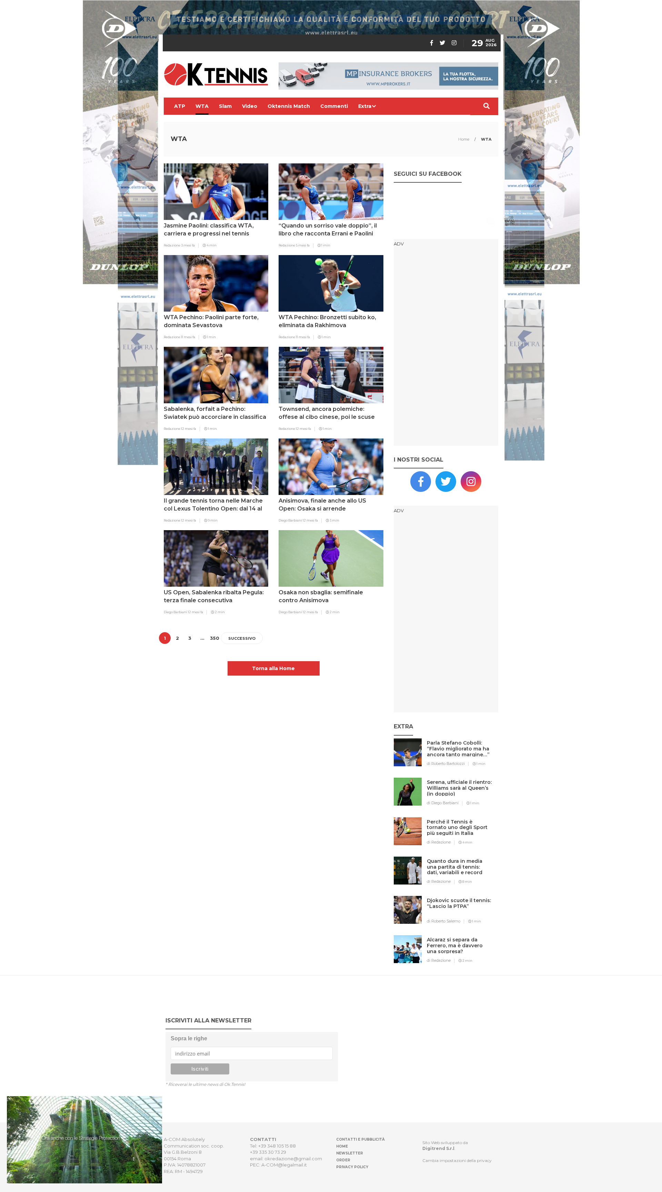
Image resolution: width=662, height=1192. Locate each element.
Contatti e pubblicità (360, 1139)
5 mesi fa (303, 245)
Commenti (334, 106)
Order (343, 1160)
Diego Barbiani (291, 520)
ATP (179, 106)
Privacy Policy (352, 1167)
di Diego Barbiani (443, 802)
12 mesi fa (188, 429)
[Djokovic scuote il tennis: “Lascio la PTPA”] (459, 914)
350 (214, 638)
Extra (364, 106)
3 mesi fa (188, 245)
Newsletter (349, 1153)
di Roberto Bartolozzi (446, 763)
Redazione (172, 245)
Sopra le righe (189, 1038)
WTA (202, 106)
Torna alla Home (273, 668)
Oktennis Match (289, 106)
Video (249, 106)
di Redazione (439, 842)
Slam (225, 106)
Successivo (241, 638)
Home (464, 139)
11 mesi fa (188, 337)
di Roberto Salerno (443, 921)
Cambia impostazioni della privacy (457, 1160)
